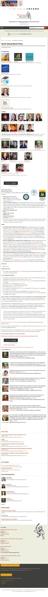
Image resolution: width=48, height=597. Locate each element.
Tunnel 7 (33, 591)
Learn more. (28, 570)
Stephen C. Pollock (14, 381)
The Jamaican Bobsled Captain (40, 150)
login (24, 8)
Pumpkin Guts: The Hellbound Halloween (17, 161)
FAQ (34, 326)
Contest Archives (4, 471)
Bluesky (27, 9)
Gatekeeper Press (27, 233)
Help (10, 8)
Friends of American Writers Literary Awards (12, 444)
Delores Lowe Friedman (15, 399)
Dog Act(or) (8, 477)
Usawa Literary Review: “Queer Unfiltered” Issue (13, 434)
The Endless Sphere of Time (14, 150)
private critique (23, 259)
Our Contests (8, 40)
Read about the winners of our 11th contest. (10, 322)
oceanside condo (32, 231)
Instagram (33, 9)
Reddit (31, 9)
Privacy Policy (15, 591)
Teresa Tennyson (14, 358)
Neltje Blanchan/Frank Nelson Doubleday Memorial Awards (16, 448)
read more (26, 356)
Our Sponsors (19, 8)
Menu (2, 27)
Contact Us (3, 582)
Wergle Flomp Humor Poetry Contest (9, 529)
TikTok (36, 9)
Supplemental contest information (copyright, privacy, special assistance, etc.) (17, 347)
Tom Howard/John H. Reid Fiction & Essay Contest (11, 466)
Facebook (29, 9)
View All (3, 504)
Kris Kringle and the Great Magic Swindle (8, 173)
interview (21, 85)
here (18, 134)
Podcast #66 (26, 135)
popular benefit (27, 279)
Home (2, 40)
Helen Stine (12, 373)
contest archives (24, 175)
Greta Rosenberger (13, 132)
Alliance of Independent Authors (16, 135)
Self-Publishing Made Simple (36, 249)
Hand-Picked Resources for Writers (9, 519)
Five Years (3, 150)
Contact (44, 589)
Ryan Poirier (13, 410)
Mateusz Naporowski (5, 132)
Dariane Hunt (23, 591)
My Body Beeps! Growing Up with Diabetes (27, 150)
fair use (22, 589)
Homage (17, 173)
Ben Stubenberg (13, 365)
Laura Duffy (36, 292)
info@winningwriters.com (27, 312)
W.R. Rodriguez (5, 422)
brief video (20, 326)
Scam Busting (4, 515)
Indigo (3, 439)
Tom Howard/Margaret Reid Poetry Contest (10, 465)
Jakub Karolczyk (29, 132)
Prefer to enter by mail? (9, 345)
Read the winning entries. (24, 24)
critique (44, 271)
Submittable (17, 271)
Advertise (14, 8)
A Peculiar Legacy (27, 161)
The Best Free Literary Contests (8, 510)
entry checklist (43, 326)
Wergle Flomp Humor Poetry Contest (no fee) (10, 469)
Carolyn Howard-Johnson (16, 228)
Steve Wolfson (13, 390)
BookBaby (31, 228)
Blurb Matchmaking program (27, 230)
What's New (4, 431)
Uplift (2, 161)
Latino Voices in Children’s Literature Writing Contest (14, 453)
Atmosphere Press (11, 285)
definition (10, 217)
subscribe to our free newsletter (38, 31)
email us (11, 208)
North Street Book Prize (6, 468)
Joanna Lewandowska (21, 132)
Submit (2, 192)
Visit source (20, 437)
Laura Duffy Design (40, 246)
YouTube (38, 9)
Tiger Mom (8, 484)
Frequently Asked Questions (7, 580)
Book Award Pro (24, 236)
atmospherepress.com (8, 231)
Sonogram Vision (10, 491)
